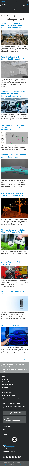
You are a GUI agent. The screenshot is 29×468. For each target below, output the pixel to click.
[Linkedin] (4, 457)
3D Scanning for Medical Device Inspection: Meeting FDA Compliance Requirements (13, 94)
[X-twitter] (16, 457)
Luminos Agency (19, 464)
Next (26, 360)
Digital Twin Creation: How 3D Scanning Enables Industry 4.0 (12, 58)
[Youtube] (10, 457)
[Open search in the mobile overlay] (16, 1)
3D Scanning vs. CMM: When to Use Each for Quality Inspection (14, 156)
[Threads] (19, 457)
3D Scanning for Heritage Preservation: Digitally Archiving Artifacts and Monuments (13, 25)
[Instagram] (13, 457)
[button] (14, 9)
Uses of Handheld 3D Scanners (12, 325)
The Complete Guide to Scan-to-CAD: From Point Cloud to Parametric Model (13, 127)
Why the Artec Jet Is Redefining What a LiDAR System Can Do (13, 231)
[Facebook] (7, 457)
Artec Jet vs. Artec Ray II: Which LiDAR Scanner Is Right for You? (13, 194)
